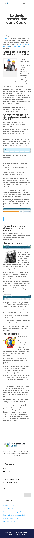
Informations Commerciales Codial (14, 515)
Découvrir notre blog (10, 518)
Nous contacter (8, 505)
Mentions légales (9, 522)
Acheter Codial (8, 509)
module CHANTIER (18, 46)
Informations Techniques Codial (13, 512)
